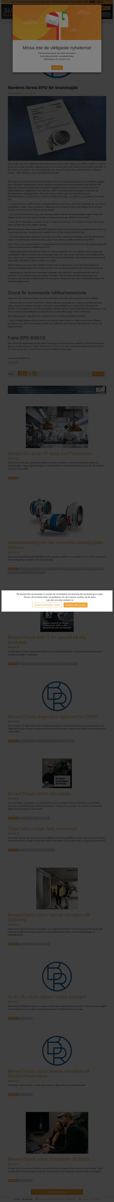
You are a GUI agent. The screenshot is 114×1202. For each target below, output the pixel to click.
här (72, 600)
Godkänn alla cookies (75, 605)
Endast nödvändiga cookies (47, 605)
